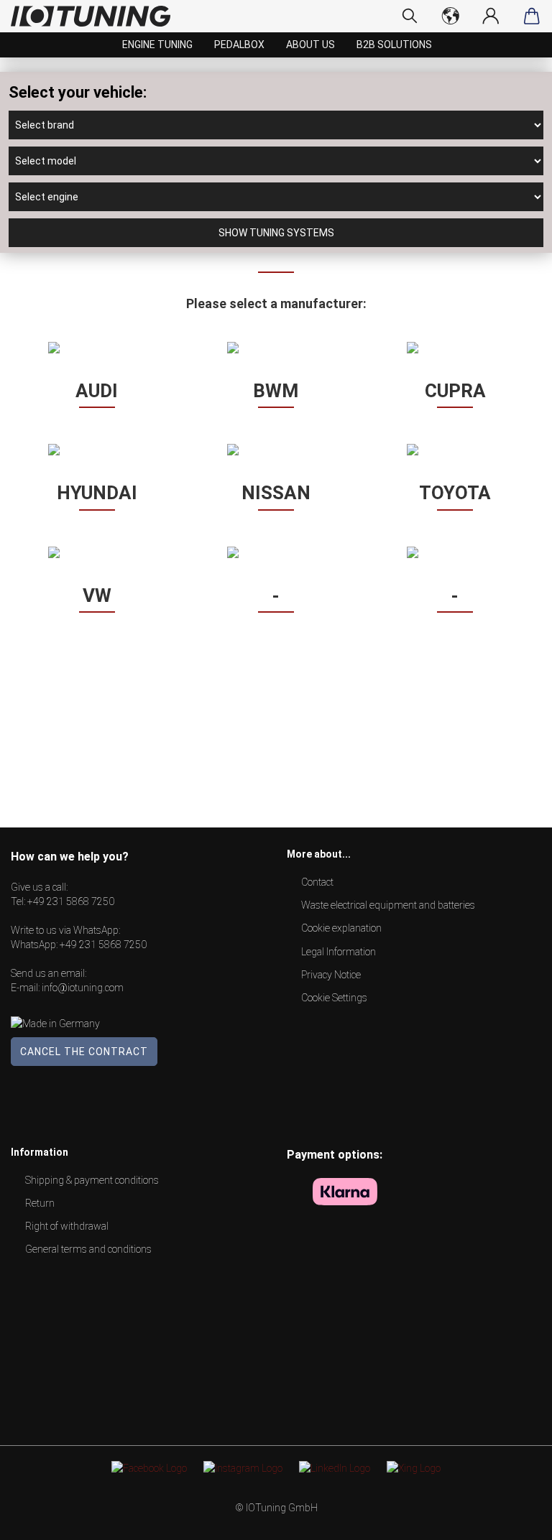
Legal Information (338, 951)
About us (310, 44)
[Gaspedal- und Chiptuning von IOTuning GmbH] (96, 16)
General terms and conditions (88, 1249)
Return (40, 1203)
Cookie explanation (341, 928)
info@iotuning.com (83, 987)
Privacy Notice (331, 974)
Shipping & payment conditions (92, 1180)
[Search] (410, 16)
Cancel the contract (84, 1051)
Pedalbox (239, 44)
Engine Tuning (157, 44)
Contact (317, 882)
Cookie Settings (334, 997)
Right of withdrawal (67, 1226)
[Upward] (512, 1518)
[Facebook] (149, 1467)
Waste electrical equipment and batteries (388, 905)
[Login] (491, 16)
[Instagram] (242, 1467)
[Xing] (414, 1467)
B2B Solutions (394, 44)
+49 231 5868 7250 (70, 901)
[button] (97, 348)
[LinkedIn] (334, 1467)
